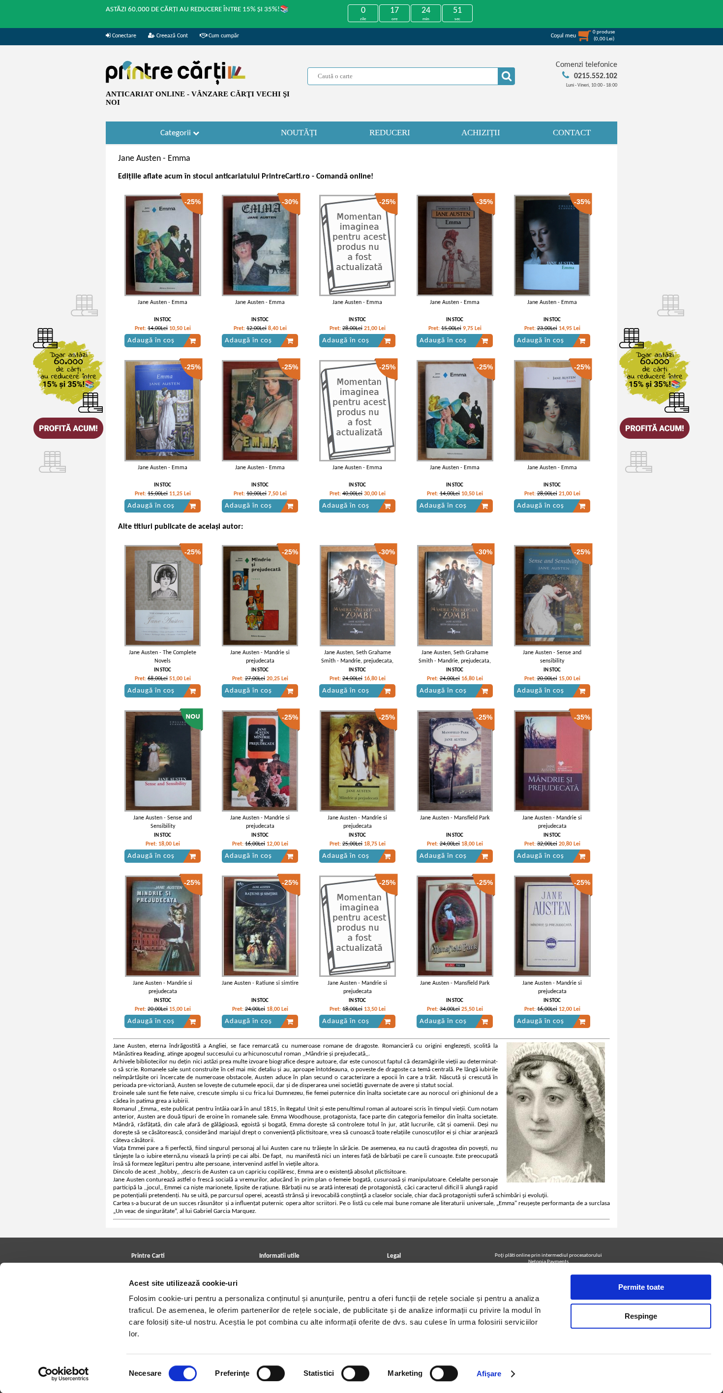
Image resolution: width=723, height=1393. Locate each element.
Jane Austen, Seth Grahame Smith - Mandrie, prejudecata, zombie (357, 661)
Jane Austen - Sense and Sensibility (162, 822)
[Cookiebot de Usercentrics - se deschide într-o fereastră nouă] (64, 1373)
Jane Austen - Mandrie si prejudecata (260, 657)
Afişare (489, 1373)
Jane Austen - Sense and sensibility (552, 657)
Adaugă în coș (151, 340)
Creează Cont (171, 36)
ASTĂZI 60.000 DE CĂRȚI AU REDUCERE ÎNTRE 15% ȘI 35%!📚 (197, 9)
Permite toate (641, 1287)
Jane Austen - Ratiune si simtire (260, 983)
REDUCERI (389, 132)
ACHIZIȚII (480, 132)
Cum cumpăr (223, 36)
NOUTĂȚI (299, 132)
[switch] (271, 1373)
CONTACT (572, 132)
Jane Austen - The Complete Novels (162, 657)
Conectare (123, 36)
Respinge (641, 1316)
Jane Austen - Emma (162, 302)
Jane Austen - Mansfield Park (454, 818)
